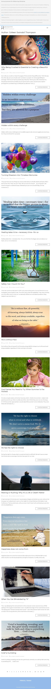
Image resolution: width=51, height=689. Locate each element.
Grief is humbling (8, 653)
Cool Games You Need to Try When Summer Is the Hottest (22, 390)
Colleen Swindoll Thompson (18, 72)
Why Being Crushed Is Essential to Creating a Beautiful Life (24, 68)
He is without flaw (9, 340)
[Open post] (25, 50)
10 (30, 671)
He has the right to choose (12, 448)
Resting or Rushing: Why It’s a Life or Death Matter (22, 493)
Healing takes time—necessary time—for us (19, 232)
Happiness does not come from (14, 549)
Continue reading (44, 87)
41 (38, 671)
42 (41, 671)
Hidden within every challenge (14, 125)
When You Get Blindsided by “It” (14, 599)
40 (35, 671)
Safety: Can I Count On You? (13, 284)
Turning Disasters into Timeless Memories (19, 175)
